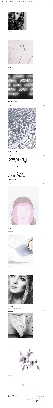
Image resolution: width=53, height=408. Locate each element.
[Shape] (23, 186)
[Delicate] (17, 158)
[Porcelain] (22, 108)
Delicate (12, 179)
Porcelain (13, 151)
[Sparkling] (20, 74)
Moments (12, 268)
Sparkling (12, 101)
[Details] (26, 348)
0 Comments (43, 105)
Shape (11, 228)
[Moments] (20, 235)
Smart (11, 67)
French (11, 306)
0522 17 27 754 (29, 399)
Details (11, 377)
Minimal (11, 33)
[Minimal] (20, 313)
